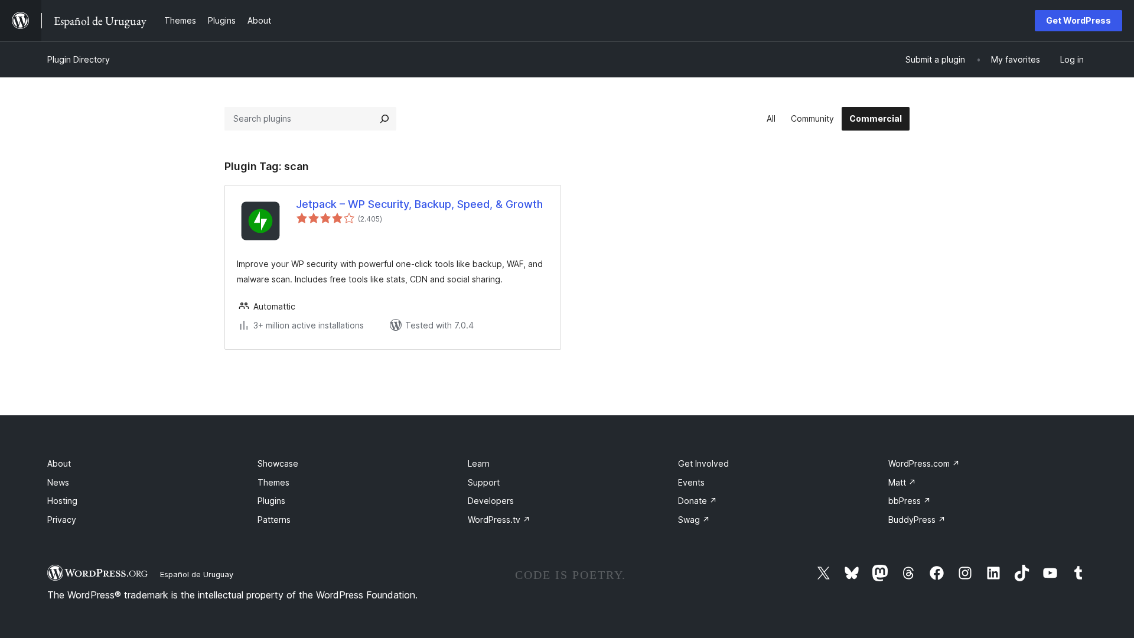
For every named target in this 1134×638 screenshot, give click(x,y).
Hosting (62, 501)
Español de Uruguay (196, 574)
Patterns (274, 520)
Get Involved (703, 463)
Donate (697, 501)
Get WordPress (1078, 20)
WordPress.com (924, 463)
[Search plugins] (384, 119)
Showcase (278, 463)
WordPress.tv (499, 520)
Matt (902, 482)
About (59, 463)
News (58, 482)
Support (484, 482)
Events (691, 482)
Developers (491, 501)
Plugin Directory (78, 59)
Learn (479, 463)
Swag (694, 520)
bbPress (909, 501)
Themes (273, 482)
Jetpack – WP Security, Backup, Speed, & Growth (419, 204)
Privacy (61, 520)
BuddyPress (917, 520)
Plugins (271, 501)
